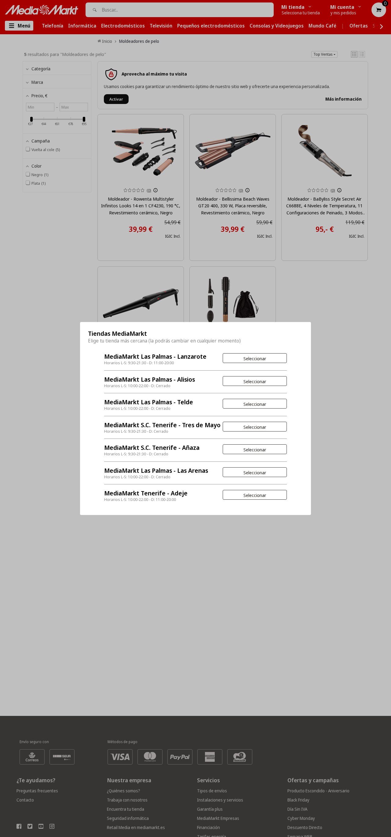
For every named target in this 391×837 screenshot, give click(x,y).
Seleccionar (254, 358)
